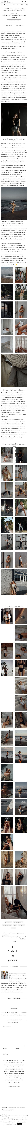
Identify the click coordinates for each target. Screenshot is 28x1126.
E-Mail (17, 1048)
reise (13, 928)
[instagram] (11, 978)
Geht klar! (19, 1124)
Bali (15, 925)
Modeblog (21, 925)
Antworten (24, 1012)
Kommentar (6, 1027)
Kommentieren (20, 25)
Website (5, 1054)
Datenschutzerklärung (10, 1124)
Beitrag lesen (7, 25)
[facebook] (9, 978)
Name (5, 1048)
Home (12, 13)
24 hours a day (18, 922)
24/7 (16, 13)
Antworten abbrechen (13, 1022)
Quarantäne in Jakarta (6, 4)
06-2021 (9, 922)
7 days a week (7, 925)
